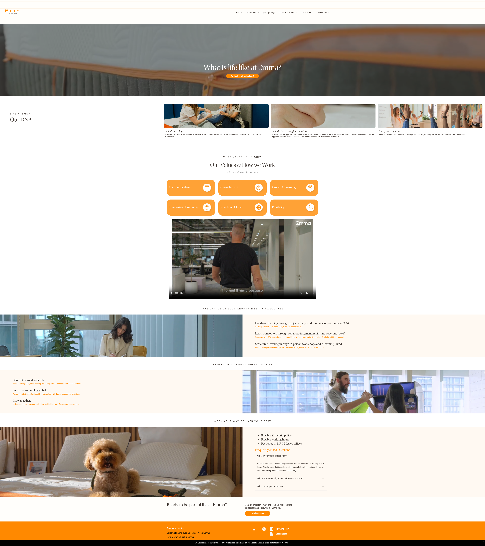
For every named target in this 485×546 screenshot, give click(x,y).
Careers (170, 533)
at (175, 533)
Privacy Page (282, 543)
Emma (179, 533)
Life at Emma (174, 537)
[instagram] (264, 529)
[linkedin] (254, 529)
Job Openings (190, 533)
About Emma (204, 533)
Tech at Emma (187, 537)
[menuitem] (239, 13)
